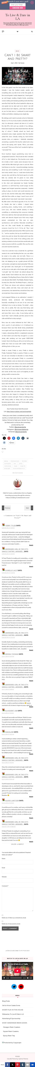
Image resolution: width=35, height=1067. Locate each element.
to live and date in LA (19, 468)
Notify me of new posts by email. (11, 924)
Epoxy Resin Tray (9, 1036)
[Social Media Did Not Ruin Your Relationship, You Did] (6, 507)
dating (6, 461)
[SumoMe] (32, 1064)
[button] (17, 5)
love (15, 463)
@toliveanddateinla (21, 429)
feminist (24, 461)
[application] (17, 971)
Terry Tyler (10, 525)
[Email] (27, 1064)
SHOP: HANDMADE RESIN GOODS (14, 1023)
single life (22, 466)
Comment (5, 886)
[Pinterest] (17, 1064)
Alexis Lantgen (12, 801)
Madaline (9, 732)
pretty (20, 463)
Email (3, 868)
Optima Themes (23, 1059)
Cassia (22, 63)
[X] (12, 1064)
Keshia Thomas (11, 654)
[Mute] (28, 978)
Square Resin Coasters (11, 1031)
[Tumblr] (22, 1064)
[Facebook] (7, 1064)
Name (3, 858)
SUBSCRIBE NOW (17, 8)
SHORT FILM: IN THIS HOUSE (12, 1010)
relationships (7, 466)
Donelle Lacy (11, 570)
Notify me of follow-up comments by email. (14, 918)
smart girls (7, 468)
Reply (31, 545)
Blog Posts (6, 1001)
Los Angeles (7, 463)
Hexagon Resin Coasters (11, 1027)
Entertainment (15, 461)
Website (4, 877)
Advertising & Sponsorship (11, 1018)
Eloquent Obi (11, 711)
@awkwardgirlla (20, 427)
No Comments (17, 473)
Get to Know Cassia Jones (11, 1005)
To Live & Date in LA (17, 17)
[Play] (4, 978)
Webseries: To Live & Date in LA (13, 1014)
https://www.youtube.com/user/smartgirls (19, 411)
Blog (17, 51)
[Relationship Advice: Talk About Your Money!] (29, 507)
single (15, 466)
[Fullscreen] (31, 978)
